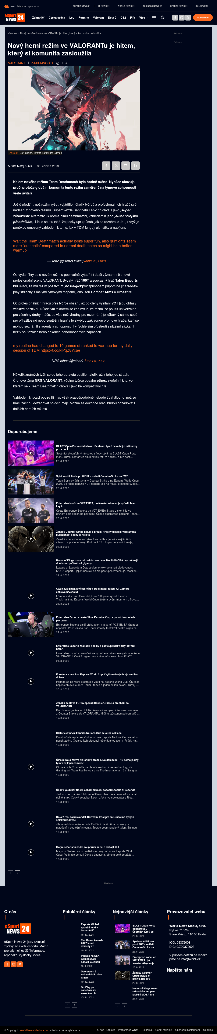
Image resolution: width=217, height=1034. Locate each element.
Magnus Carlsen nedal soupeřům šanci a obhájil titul (87, 847)
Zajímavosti (42, 63)
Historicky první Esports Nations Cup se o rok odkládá (89, 733)
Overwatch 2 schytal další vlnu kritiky (91, 974)
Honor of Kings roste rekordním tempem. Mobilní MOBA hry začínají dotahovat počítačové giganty (97, 561)
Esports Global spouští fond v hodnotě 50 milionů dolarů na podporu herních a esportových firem (92, 931)
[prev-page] (10, 873)
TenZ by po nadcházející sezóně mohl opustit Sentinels (91, 991)
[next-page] (17, 873)
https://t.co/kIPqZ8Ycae (60, 350)
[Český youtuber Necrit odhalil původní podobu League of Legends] (31, 795)
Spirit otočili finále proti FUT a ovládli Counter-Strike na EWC (92, 476)
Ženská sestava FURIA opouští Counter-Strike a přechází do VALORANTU (92, 704)
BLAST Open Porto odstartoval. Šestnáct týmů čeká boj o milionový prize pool (96, 447)
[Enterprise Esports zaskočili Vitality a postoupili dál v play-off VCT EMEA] (31, 653)
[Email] (125, 165)
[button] (163, 17)
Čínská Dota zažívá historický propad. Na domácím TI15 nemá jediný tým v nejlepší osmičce (97, 761)
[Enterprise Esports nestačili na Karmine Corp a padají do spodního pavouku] (31, 624)
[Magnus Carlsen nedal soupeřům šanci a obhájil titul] (31, 852)
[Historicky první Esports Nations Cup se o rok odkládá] (31, 738)
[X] (188, 18)
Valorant (12, 33)
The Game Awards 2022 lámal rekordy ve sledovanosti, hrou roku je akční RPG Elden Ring (92, 947)
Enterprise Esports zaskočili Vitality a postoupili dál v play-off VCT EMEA (95, 647)
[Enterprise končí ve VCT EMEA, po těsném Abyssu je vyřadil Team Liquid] (31, 510)
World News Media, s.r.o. (34, 1030)
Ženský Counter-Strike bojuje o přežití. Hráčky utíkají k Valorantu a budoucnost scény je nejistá (96, 533)
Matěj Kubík (24, 166)
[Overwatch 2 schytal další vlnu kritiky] (72, 974)
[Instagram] (182, 18)
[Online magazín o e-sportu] (11, 17)
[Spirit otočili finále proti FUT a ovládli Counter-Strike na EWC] (31, 481)
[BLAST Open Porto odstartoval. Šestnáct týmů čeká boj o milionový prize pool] (31, 453)
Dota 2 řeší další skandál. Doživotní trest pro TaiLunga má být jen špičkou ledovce (95, 818)
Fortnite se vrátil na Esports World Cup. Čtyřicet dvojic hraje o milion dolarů (97, 675)
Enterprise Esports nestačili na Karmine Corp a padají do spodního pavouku (96, 618)
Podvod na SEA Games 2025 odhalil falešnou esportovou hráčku (90, 962)
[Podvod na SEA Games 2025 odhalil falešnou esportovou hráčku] (72, 958)
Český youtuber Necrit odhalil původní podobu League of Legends (95, 790)
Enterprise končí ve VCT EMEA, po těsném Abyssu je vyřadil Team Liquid (96, 504)
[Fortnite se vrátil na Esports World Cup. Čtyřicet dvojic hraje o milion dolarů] (31, 681)
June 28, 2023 (94, 360)
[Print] (135, 165)
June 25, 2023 (95, 260)
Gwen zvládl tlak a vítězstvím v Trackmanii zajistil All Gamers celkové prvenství (92, 590)
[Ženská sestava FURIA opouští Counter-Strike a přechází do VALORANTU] (31, 710)
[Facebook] (175, 18)
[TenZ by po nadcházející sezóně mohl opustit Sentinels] (72, 990)
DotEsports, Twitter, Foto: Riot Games (40, 152)
